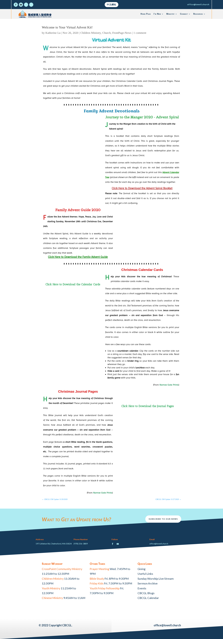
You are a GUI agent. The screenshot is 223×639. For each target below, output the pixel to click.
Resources (198, 14)
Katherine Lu (53, 32)
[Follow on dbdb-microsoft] (31, 5)
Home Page (146, 14)
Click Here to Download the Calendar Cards (73, 284)
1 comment (139, 32)
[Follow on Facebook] (16, 5)
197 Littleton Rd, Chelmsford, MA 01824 (54, 543)
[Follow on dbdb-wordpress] (26, 5)
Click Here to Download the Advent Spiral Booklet (142, 188)
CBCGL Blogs (146, 593)
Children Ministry (90, 32)
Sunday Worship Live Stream (156, 578)
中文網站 (111, 4)
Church (106, 32)
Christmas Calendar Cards (142, 270)
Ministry (170, 14)
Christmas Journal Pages (78, 391)
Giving (141, 569)
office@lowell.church (198, 4)
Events (142, 588)
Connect (184, 14)
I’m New (157, 14)
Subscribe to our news (163, 519)
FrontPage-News (121, 32)
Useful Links (145, 573)
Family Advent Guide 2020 (78, 210)
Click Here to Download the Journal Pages (147, 406)
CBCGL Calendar (148, 598)
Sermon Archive (148, 583)
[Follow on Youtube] (21, 5)
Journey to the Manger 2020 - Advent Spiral (142, 117)
